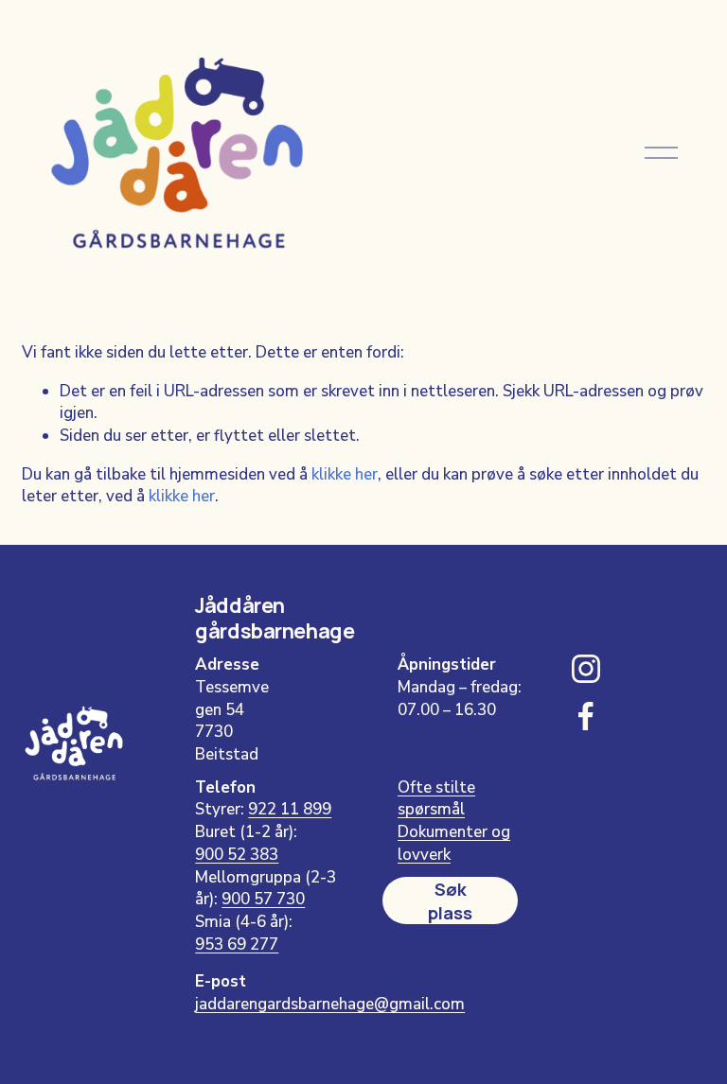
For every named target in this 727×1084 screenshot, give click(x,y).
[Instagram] (586, 669)
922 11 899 (289, 809)
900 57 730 (263, 899)
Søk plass (450, 900)
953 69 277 (236, 944)
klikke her (344, 474)
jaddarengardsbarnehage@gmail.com (330, 1004)
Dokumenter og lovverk (454, 843)
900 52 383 (236, 854)
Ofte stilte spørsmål (436, 799)
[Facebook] (586, 716)
